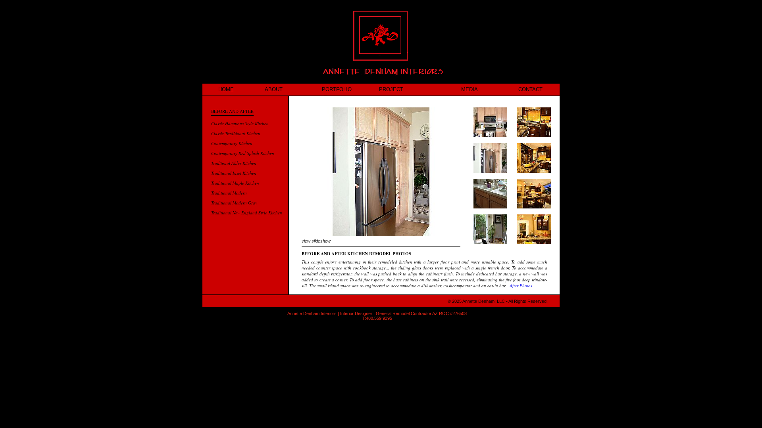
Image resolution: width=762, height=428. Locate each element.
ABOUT (274, 89)
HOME (226, 89)
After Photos (521, 286)
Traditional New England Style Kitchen (246, 213)
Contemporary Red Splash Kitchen (242, 153)
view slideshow (316, 241)
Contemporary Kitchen (231, 143)
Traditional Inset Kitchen (233, 173)
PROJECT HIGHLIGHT (393, 91)
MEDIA (469, 89)
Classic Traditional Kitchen (235, 133)
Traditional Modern (229, 193)
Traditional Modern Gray (234, 203)
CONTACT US (530, 91)
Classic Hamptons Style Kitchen (240, 123)
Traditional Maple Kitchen (235, 183)
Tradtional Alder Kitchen (233, 163)
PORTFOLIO (337, 89)
